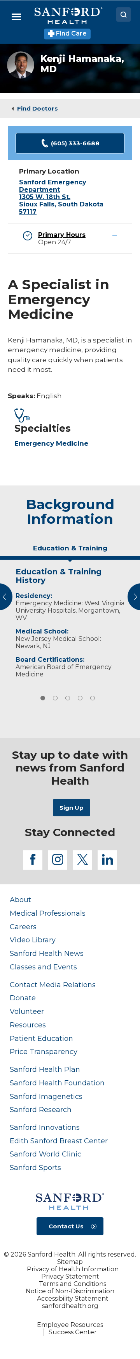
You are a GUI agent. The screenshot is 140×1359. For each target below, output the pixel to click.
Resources (28, 1024)
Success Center (73, 1332)
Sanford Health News (47, 953)
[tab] (70, 551)
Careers (23, 926)
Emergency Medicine (51, 443)
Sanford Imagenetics (46, 1096)
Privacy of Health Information (73, 1269)
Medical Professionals (48, 913)
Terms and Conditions (72, 1283)
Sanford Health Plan (45, 1069)
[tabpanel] (70, 621)
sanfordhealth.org (70, 1306)
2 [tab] (55, 698)
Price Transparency (43, 1051)
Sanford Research (41, 1109)
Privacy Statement (70, 1276)
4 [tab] (80, 698)
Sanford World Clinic (45, 1154)
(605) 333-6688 (75, 143)
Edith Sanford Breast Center (59, 1140)
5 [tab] (92, 698)
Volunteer (27, 1011)
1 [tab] (42, 698)
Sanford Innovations (45, 1127)
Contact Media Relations (53, 984)
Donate (23, 997)
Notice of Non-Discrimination (70, 1291)
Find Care (70, 33)
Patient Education (41, 1038)
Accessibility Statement (72, 1298)
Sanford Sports (35, 1167)
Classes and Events (43, 966)
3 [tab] (67, 698)
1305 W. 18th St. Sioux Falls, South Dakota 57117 (61, 204)
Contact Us (66, 1226)
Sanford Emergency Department (52, 186)
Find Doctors (37, 108)
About (20, 899)
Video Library (33, 939)
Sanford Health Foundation (57, 1082)
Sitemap (70, 1261)
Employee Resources (70, 1324)
